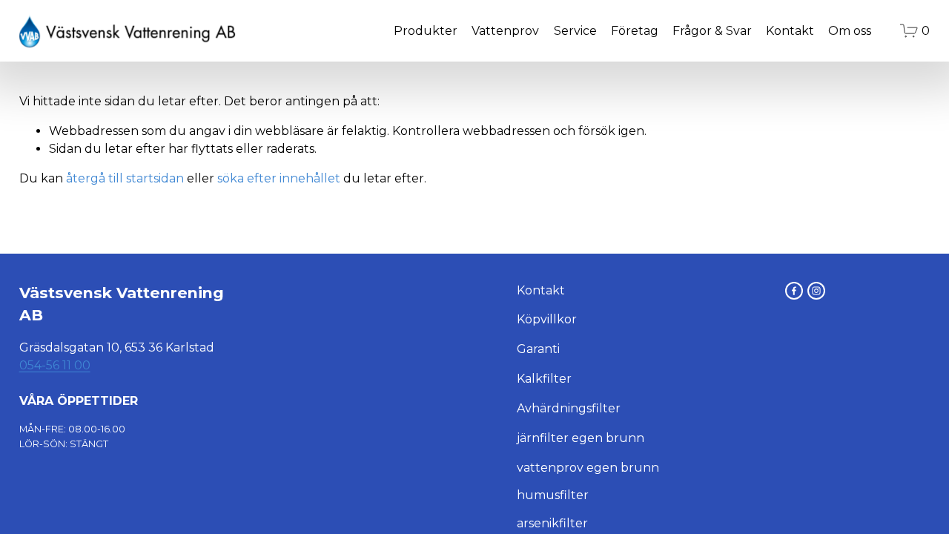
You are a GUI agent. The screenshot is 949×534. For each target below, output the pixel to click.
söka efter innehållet (278, 178)
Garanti (538, 349)
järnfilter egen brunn (580, 438)
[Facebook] (794, 291)
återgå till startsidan (125, 178)
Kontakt (790, 31)
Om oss (849, 31)
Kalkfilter (544, 379)
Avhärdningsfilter (569, 408)
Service (575, 31)
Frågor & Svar (712, 31)
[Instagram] (816, 291)
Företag (634, 31)
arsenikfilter (552, 523)
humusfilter (553, 495)
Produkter (425, 31)
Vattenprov (505, 31)
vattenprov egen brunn (588, 468)
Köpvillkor (547, 319)
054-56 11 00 (54, 365)
